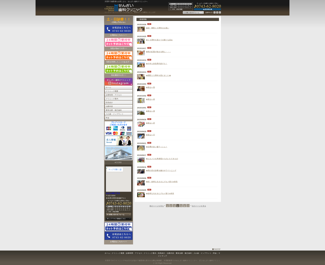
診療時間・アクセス (134, 253)
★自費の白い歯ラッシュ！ (156, 147)
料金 (215, 253)
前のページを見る (157, 206)
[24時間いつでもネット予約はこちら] (119, 231)
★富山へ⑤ (150, 87)
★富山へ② (150, 123)
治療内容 (170, 253)
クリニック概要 (118, 253)
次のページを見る (199, 206)
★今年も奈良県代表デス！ (156, 64)
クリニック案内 (150, 253)
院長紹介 (161, 253)
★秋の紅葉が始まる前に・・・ (158, 52)
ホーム (107, 253)
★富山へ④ (150, 99)
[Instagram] (119, 85)
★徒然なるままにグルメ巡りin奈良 (160, 193)
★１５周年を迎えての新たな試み (159, 40)
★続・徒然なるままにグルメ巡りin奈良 (162, 182)
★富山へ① (150, 135)
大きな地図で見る (113, 193)
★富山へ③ (150, 111)
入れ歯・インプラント (202, 253)
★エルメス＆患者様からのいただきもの (162, 159)
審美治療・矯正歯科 (184, 253)
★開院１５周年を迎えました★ (158, 75)
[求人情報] (119, 145)
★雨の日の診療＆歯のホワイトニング (161, 170)
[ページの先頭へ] (216, 249)
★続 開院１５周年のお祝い (157, 28)
